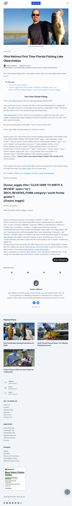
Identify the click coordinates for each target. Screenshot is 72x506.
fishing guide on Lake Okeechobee (36, 249)
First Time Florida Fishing (18, 85)
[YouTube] (18, 503)
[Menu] (67, 3)
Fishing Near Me (9, 433)
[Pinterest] (44, 272)
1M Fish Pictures (9, 438)
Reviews (6, 412)
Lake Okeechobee (19, 67)
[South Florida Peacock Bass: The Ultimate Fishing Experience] (52, 331)
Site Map (7, 453)
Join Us (37, 3)
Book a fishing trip (60, 260)
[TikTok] (21, 503)
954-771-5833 (13, 394)
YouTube (35, 173)
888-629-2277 (13, 389)
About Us (7, 405)
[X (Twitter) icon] (37, 302)
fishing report (27, 168)
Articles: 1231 (36, 307)
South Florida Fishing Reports (47, 67)
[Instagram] (10, 503)
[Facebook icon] (34, 302)
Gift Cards (7, 415)
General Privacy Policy (12, 461)
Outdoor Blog (8, 410)
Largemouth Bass (31, 67)
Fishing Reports (9, 67)
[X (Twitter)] (28, 272)
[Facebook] (12, 272)
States (6, 451)
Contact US (8, 417)
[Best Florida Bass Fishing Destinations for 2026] (19, 331)
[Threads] (12, 503)
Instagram (50, 173)
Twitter (41, 173)
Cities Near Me (9, 430)
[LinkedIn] (60, 272)
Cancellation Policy (10, 458)
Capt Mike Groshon (15, 101)
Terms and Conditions (11, 456)
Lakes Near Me (9, 428)
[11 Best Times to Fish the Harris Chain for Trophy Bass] (19, 358)
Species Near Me (10, 435)
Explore (6, 440)
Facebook (27, 173)
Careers (6, 407)
